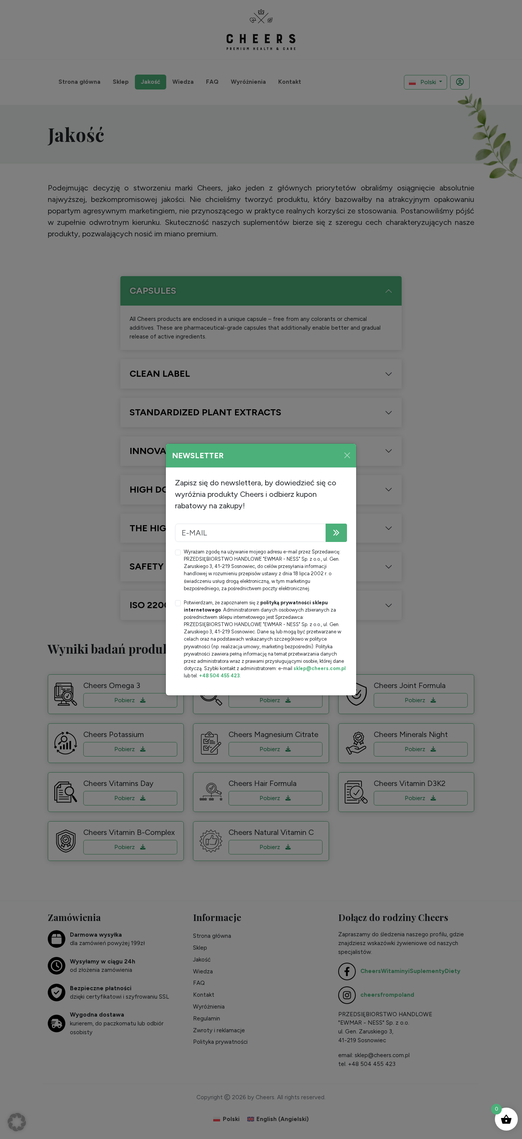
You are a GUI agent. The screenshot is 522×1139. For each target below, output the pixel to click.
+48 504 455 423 (219, 676)
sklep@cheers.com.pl (319, 668)
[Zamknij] (347, 455)
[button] (17, 1122)
